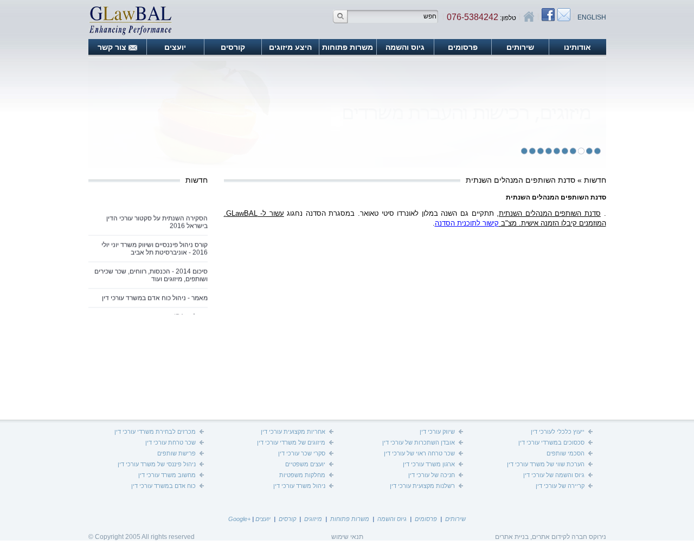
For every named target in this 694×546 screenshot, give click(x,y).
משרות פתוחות (347, 47)
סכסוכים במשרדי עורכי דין (551, 442)
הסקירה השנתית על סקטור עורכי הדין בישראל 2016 (157, 218)
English (591, 17)
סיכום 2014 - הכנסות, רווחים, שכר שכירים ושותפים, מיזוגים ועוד (151, 271)
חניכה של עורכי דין (431, 475)
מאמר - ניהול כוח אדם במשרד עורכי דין (155, 294)
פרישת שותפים (176, 453)
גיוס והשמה (405, 47)
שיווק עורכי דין (437, 431)
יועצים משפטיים (305, 464)
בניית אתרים (512, 537)
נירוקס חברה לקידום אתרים (569, 537)
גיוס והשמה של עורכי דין (553, 475)
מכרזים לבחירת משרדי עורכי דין (155, 431)
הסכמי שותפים (565, 453)
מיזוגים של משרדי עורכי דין (291, 442)
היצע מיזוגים (290, 47)
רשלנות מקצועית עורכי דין (422, 486)
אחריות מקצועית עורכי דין (293, 431)
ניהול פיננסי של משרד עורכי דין (157, 464)
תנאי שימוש (347, 537)
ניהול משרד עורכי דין (299, 486)
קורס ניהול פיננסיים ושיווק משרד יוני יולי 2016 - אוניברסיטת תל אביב (154, 245)
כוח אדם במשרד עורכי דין (163, 486)
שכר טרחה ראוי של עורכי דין (419, 453)
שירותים (520, 47)
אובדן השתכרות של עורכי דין (418, 442)
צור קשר (112, 47)
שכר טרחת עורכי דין (170, 442)
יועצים (175, 47)
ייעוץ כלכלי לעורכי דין (557, 431)
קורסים (233, 47)
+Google (239, 519)
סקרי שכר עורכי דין (301, 453)
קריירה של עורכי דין (560, 486)
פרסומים (463, 47)
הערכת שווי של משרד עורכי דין (545, 464)
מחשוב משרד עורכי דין (167, 475)
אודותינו (577, 47)
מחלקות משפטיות (302, 475)
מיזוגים (313, 519)
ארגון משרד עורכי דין (429, 464)
